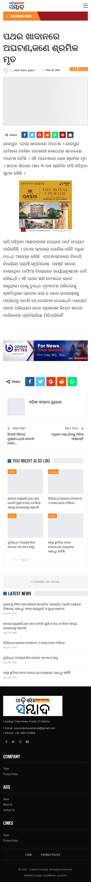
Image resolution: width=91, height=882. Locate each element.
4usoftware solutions (55, 875)
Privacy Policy (10, 774)
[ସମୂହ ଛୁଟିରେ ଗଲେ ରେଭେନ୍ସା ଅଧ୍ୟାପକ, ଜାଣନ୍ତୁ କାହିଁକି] (65, 525)
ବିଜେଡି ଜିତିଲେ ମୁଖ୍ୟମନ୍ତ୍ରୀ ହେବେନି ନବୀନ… (20, 438)
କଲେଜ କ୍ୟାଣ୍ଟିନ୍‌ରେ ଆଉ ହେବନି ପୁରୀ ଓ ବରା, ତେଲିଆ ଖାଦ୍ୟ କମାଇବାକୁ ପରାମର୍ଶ (40, 625)
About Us (7, 804)
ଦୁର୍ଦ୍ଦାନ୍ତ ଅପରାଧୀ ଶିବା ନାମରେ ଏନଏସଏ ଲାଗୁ (30, 657)
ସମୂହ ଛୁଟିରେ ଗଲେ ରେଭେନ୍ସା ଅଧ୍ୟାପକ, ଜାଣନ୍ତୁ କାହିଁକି (37, 672)
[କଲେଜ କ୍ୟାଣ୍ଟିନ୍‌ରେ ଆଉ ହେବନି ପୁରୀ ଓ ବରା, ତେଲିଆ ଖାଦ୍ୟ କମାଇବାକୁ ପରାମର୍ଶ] (25, 481)
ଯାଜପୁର (83, 69)
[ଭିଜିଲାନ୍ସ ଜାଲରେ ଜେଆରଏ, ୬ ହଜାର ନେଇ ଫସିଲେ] (65, 481)
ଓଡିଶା (73, 69)
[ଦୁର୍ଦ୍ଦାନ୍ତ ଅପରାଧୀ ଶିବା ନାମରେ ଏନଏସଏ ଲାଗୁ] (25, 525)
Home (6, 799)
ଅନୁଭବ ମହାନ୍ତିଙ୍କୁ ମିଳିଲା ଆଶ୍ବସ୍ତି (67, 436)
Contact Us (9, 810)
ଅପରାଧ (53, 471)
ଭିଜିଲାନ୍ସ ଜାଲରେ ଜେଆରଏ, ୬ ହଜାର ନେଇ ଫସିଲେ (34, 642)
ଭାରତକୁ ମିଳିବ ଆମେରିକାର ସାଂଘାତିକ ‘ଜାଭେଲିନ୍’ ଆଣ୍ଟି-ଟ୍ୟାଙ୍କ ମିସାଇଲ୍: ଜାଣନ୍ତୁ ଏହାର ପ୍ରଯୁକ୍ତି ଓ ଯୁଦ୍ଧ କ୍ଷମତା (42, 606)
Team (6, 768)
